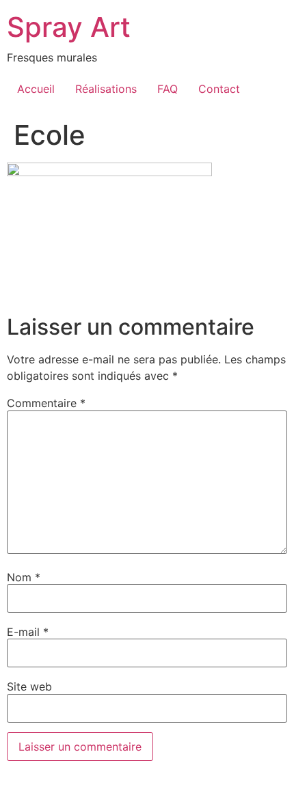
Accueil (36, 89)
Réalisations (106, 89)
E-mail (28, 631)
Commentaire (46, 403)
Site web (29, 686)
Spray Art (69, 27)
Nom (23, 577)
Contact (219, 89)
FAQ (167, 89)
